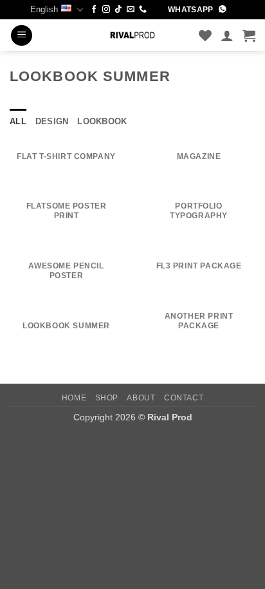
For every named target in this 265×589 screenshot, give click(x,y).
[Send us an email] (130, 9)
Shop (106, 397)
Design (52, 121)
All (18, 121)
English (44, 9)
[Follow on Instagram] (106, 9)
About (141, 397)
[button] (21, 35)
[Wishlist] (205, 35)
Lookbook (102, 121)
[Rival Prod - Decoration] (132, 35)
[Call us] (143, 9)
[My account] (227, 35)
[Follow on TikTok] (118, 9)
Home (74, 397)
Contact (183, 397)
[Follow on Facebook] (94, 9)
